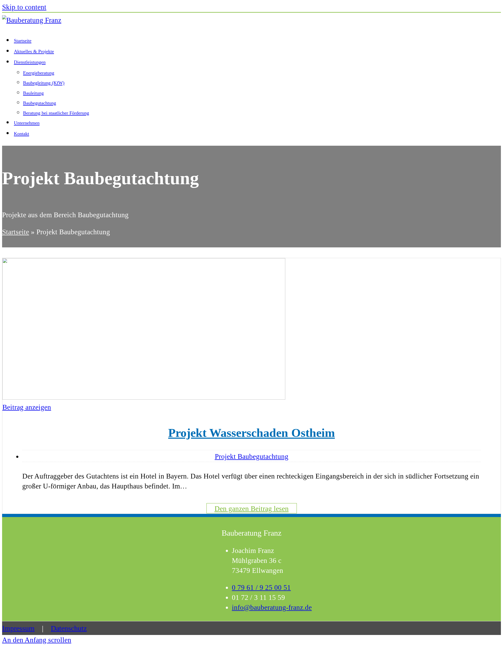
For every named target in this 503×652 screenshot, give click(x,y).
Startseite (15, 232)
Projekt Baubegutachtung (251, 456)
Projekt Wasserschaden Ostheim (251, 432)
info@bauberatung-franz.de (272, 607)
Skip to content (24, 7)
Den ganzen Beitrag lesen (252, 509)
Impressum (18, 628)
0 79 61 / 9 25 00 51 (261, 587)
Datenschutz (69, 628)
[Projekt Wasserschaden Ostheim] (143, 397)
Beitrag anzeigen (26, 407)
